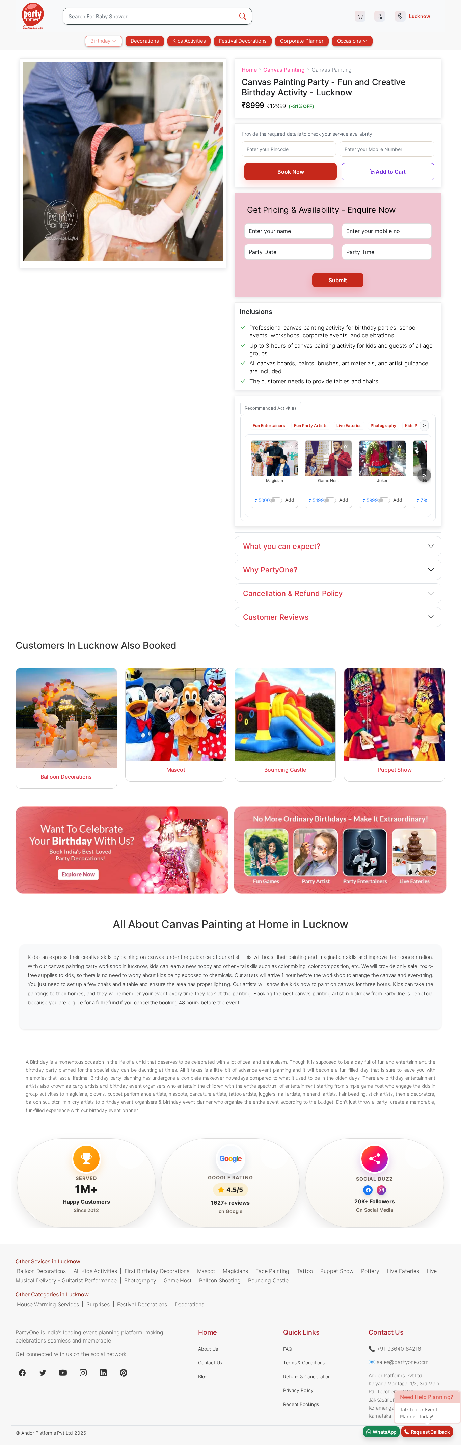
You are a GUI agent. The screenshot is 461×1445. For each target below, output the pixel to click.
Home (249, 69)
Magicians (235, 1271)
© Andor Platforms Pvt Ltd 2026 (51, 1433)
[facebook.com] (22, 1373)
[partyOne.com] (33, 16)
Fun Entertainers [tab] (269, 425)
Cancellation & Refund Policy (293, 593)
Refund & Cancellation (307, 1376)
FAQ (287, 1349)
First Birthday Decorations (157, 1271)
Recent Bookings (301, 1404)
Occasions (349, 41)
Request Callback (429, 1432)
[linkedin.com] (103, 1373)
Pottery (370, 1271)
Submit (338, 280)
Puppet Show (336, 1271)
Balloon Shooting (219, 1280)
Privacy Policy (298, 1390)
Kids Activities (189, 41)
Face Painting (272, 1271)
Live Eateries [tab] (349, 425)
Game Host (178, 1280)
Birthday (101, 41)
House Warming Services (48, 1304)
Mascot (206, 1271)
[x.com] (42, 1373)
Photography (140, 1280)
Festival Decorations (243, 41)
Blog (202, 1376)
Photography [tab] (383, 425)
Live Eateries (403, 1271)
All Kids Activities (95, 1271)
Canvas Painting (284, 69)
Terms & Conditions (304, 1362)
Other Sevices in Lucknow (48, 1261)
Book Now (290, 171)
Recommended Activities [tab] (271, 408)
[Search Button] (243, 16)
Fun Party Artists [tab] (311, 425)
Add (289, 499)
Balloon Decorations (41, 1271)
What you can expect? (281, 546)
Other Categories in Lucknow (52, 1294)
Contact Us (210, 1362)
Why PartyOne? (270, 569)
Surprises (98, 1304)
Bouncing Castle (268, 1280)
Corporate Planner (301, 41)
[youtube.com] (63, 1373)
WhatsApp (384, 1432)
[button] (274, 457)
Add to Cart (391, 171)
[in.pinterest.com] (123, 1373)
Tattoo (305, 1271)
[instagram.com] (83, 1373)
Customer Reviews (276, 617)
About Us (208, 1349)
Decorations (145, 41)
